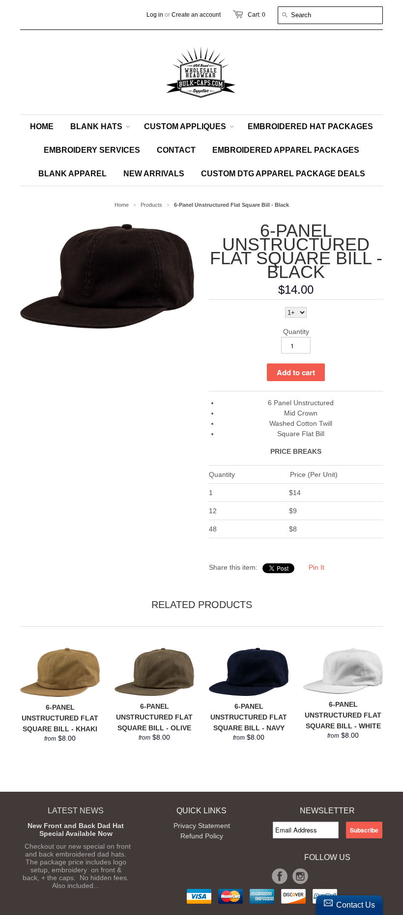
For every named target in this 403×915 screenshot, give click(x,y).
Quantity (296, 331)
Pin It (316, 567)
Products (151, 205)
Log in (154, 14)
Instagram (300, 876)
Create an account (196, 14)
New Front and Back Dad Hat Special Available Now (76, 829)
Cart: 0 (256, 14)
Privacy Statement (201, 826)
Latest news (76, 810)
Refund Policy (201, 836)
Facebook (280, 876)
